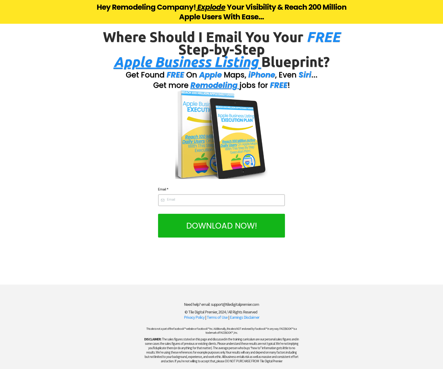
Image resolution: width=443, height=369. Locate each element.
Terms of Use (217, 317)
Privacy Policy (194, 317)
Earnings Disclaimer (244, 317)
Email (163, 189)
